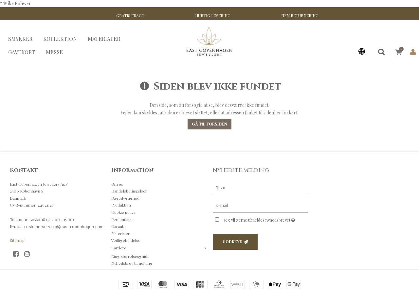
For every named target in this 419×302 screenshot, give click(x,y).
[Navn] (260, 187)
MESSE (54, 51)
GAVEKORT (21, 51)
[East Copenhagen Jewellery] (209, 41)
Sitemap (17, 240)
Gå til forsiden (209, 123)
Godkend (233, 241)
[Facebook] (18, 253)
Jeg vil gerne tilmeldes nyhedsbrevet (266, 219)
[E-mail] (260, 205)
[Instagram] (29, 253)
